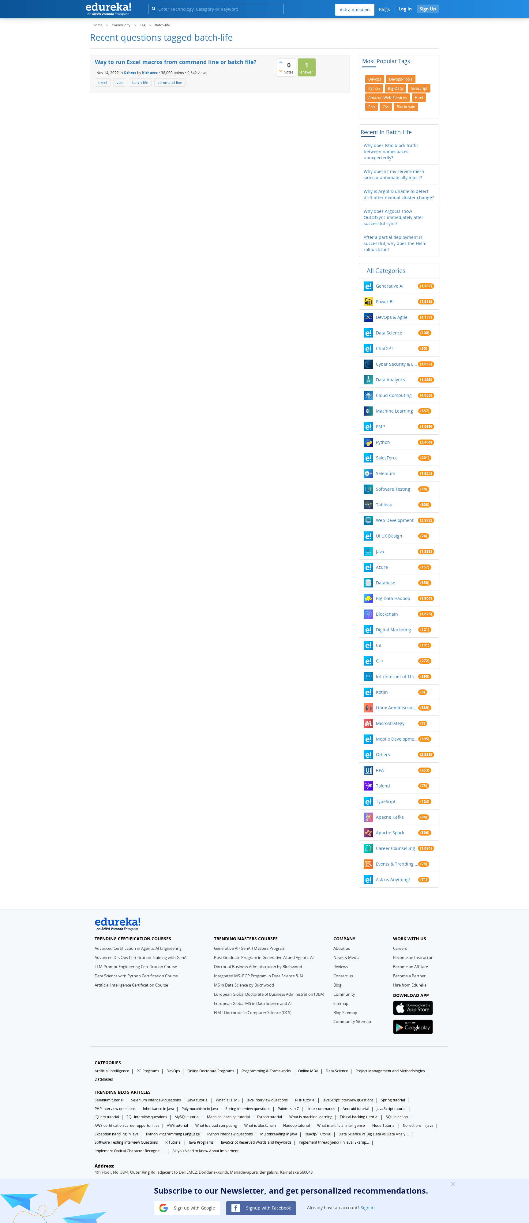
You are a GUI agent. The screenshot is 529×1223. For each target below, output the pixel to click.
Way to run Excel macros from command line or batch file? (176, 62)
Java (380, 551)
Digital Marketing (393, 629)
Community (344, 994)
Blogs (384, 9)
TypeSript (386, 801)
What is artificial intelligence (341, 1125)
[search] (153, 8)
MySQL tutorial (187, 1116)
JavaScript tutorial (392, 1108)
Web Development (395, 520)
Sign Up (428, 9)
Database (385, 583)
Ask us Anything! (393, 879)
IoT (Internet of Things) (397, 676)
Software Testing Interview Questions (126, 1142)
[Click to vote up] (280, 62)
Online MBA (308, 1071)
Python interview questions (230, 1134)
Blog (337, 985)
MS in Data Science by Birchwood (244, 985)
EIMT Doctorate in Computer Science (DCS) (252, 1012)
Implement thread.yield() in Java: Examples (334, 1142)
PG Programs (148, 1071)
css (386, 106)
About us (341, 948)
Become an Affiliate (410, 966)
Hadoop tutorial (296, 1125)
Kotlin (382, 692)
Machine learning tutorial (228, 1116)
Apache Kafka (390, 817)
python (374, 88)
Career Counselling (395, 848)
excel (102, 82)
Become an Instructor (413, 957)
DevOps (173, 1071)
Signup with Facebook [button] (268, 1207)
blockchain (406, 106)
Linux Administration (397, 708)
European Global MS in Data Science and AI (253, 1003)
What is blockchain (260, 1125)
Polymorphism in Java (200, 1108)
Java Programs (201, 1142)
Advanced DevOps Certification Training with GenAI (141, 957)
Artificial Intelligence (112, 1071)
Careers (400, 948)
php (371, 106)
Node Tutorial (384, 1125)
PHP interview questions (115, 1108)
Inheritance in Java (158, 1108)
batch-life (140, 82)
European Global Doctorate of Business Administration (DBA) (269, 994)
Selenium (385, 473)
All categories (386, 270)
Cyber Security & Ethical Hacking (397, 364)
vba (120, 82)
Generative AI (389, 286)
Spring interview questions (247, 1108)
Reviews (340, 966)
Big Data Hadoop (393, 598)
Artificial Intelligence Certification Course (131, 985)
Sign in (368, 1207)
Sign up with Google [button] (194, 1207)
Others (130, 72)
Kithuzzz (150, 72)
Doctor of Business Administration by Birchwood (258, 966)
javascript (419, 88)
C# (378, 645)
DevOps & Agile (391, 317)
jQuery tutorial (107, 1116)
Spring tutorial (393, 1100)
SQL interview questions (146, 1116)
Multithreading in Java (278, 1134)
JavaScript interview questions (348, 1100)
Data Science (389, 333)
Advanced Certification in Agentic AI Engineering (138, 948)
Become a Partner (409, 976)
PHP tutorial (305, 1100)
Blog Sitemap (345, 1012)
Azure (382, 567)
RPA (380, 770)
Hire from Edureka (409, 985)
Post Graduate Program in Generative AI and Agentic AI (264, 957)
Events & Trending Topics (397, 864)
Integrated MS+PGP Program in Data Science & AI (258, 976)
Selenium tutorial (109, 1100)
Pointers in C (288, 1108)
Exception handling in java (117, 1134)
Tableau (384, 505)
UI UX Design (389, 536)
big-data (395, 88)
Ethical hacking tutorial (359, 1116)
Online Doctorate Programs (210, 1071)
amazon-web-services (387, 97)
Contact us (343, 976)
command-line (170, 82)
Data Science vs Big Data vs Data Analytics (374, 1134)
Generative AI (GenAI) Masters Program (249, 948)
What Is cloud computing (216, 1125)
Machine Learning (394, 411)
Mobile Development (397, 739)
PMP (380, 426)
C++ (380, 661)
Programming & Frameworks (266, 1071)
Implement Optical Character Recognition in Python (130, 1150)
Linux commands (320, 1108)
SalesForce (387, 458)
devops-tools (400, 79)
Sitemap (340, 1003)
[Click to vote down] (280, 70)
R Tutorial (173, 1142)
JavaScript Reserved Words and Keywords (256, 1142)
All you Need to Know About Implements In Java (207, 1150)
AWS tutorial (177, 1125)
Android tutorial (356, 1108)
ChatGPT (384, 348)
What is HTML (227, 1100)
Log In (405, 9)
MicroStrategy (390, 723)
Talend (383, 786)
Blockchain (387, 614)
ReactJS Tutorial (318, 1134)
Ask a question (355, 10)
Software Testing (393, 489)
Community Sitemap (352, 1021)
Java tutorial (198, 1100)
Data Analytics (390, 380)
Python (383, 442)
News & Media (346, 957)
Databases (104, 1079)
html (419, 97)
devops (374, 79)
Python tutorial (269, 1116)
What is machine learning (310, 1116)
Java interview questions (267, 1100)
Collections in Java (418, 1125)
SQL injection (397, 1116)
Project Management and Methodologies (390, 1071)
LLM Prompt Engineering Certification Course (136, 966)
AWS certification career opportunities (127, 1125)
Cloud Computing (394, 395)
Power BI (385, 301)
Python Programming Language (173, 1134)
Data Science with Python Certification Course (136, 976)
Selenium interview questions (156, 1100)
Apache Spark (390, 833)
